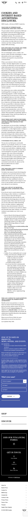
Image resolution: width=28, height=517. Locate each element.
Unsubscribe (4, 495)
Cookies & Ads (4, 497)
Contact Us (4, 490)
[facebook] (14, 444)
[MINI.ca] (3, 2)
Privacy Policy (4, 500)
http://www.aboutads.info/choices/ (13, 232)
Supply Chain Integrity (6, 507)
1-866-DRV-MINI (12, 310)
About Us (3, 485)
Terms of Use (4, 502)
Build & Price (4, 487)
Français (3, 504)
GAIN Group (17, 477)
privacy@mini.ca (5, 165)
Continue (9, 396)
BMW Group (4, 492)
